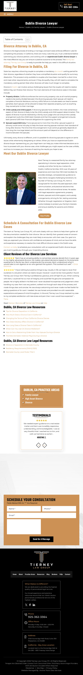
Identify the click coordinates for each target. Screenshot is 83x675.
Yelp (45, 303)
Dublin (15, 87)
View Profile (44, 216)
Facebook (30, 605)
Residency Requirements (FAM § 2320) (21, 348)
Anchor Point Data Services (50, 670)
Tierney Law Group (18, 62)
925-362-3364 (71, 7)
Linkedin (34, 605)
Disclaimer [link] (30, 668)
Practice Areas (30, 574)
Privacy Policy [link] (51, 668)
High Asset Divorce (34, 399)
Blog (48, 574)
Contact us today (10, 247)
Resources (40, 574)
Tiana (6, 299)
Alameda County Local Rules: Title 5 (20, 352)
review (20, 303)
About (21, 574)
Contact (67, 574)
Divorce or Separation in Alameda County (22, 345)
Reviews (54, 574)
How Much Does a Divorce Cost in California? (24, 315)
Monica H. (12, 303)
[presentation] (38, 445)
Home (15, 574)
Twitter (26, 605)
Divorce (28, 402)
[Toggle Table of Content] (26, 40)
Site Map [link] (40, 668)
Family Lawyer (32, 395)
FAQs (61, 574)
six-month (59, 71)
